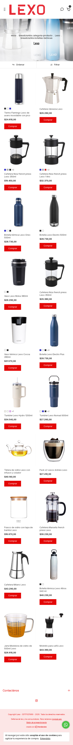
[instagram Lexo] (36, 700)
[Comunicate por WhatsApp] (66, 725)
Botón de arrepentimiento (36, 722)
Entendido (45, 738)
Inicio (13, 35)
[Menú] (5, 10)
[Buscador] (62, 10)
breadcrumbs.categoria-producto (35, 35)
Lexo (57, 35)
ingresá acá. (57, 719)
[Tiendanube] (36, 727)
